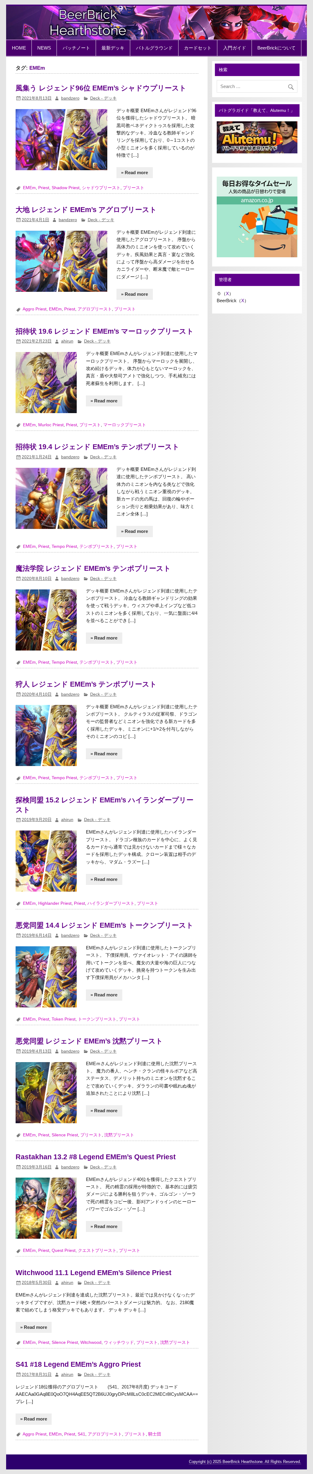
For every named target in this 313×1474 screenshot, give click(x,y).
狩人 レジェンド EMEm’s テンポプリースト (86, 684)
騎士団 (154, 1434)
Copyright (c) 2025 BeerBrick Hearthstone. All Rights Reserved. (245, 1461)
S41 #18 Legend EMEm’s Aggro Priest (78, 1364)
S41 (81, 1434)
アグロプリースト (95, 309)
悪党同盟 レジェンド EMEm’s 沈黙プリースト (89, 1041)
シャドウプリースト (101, 187)
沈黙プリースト (119, 1135)
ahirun (67, 341)
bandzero (70, 98)
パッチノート (76, 47)
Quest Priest (63, 1250)
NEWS (44, 47)
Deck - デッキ (103, 98)
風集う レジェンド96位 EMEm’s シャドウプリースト (101, 88)
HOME (19, 47)
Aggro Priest (34, 309)
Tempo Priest (64, 546)
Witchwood (90, 1342)
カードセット (198, 47)
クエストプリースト (97, 1250)
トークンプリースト (97, 1019)
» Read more (134, 172)
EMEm (29, 187)
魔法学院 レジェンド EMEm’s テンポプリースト (93, 568)
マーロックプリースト (124, 425)
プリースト (133, 187)
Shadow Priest (65, 187)
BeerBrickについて (276, 47)
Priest (43, 187)
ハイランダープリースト (110, 903)
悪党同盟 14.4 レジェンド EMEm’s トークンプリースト (104, 925)
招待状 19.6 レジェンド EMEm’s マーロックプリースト (105, 331)
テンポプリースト (96, 546)
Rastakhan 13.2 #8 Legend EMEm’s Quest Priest (96, 1157)
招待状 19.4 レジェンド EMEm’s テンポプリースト (97, 447)
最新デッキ (112, 47)
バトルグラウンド (154, 47)
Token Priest (63, 1019)
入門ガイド (234, 47)
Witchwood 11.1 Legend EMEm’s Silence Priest (93, 1273)
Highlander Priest (55, 903)
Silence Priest (65, 1135)
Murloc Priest (51, 425)
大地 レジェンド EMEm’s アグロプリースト (86, 210)
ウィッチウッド (119, 1342)
